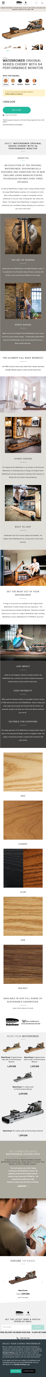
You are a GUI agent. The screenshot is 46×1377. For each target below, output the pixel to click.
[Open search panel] (36, 3)
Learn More (22, 1186)
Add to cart (16, 110)
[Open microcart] (42, 3)
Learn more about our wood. (23, 1008)
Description (23, 158)
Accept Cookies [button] (15, 1371)
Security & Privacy (9, 1353)
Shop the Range (23, 1297)
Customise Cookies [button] (28, 1371)
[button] (1, 47)
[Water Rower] (21, 2)
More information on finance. (13, 124)
